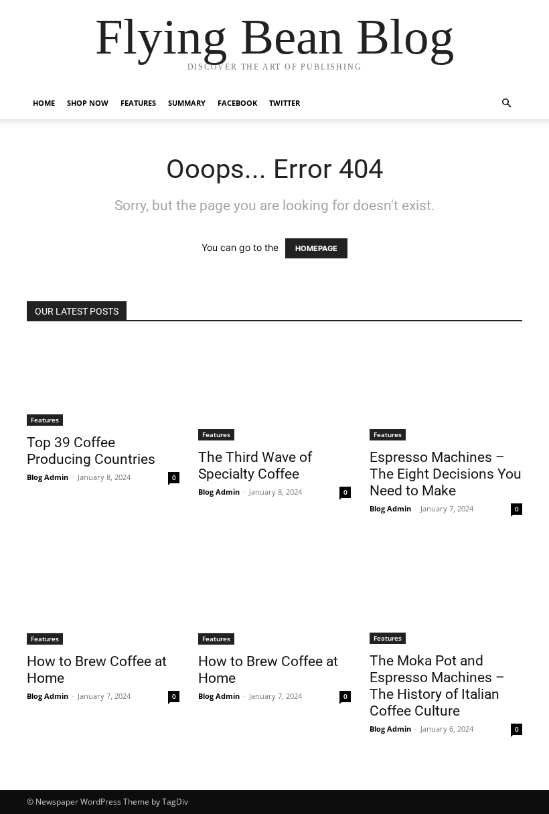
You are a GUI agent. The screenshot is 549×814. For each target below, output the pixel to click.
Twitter (284, 103)
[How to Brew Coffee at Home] (103, 594)
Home (44, 103)
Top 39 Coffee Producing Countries (91, 450)
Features (138, 103)
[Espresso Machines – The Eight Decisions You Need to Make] (446, 389)
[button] (506, 103)
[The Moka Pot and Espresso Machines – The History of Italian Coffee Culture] (446, 593)
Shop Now (87, 103)
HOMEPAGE (316, 248)
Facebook (237, 103)
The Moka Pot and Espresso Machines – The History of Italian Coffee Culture (437, 686)
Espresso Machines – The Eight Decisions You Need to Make (446, 474)
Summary (187, 103)
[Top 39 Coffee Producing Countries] (103, 382)
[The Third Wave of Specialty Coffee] (274, 389)
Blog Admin (47, 477)
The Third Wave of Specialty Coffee (255, 465)
